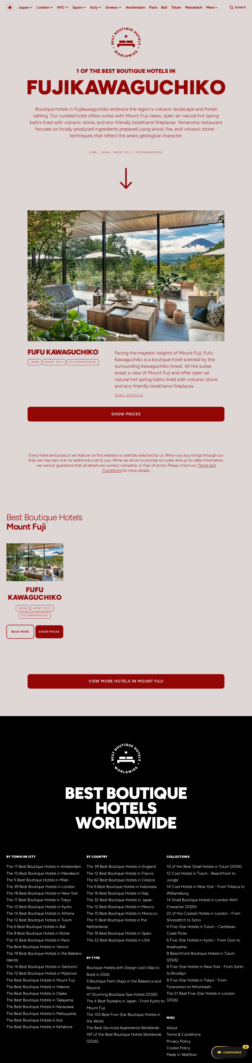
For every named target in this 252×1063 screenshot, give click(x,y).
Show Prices (49, 631)
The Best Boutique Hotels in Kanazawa (40, 1006)
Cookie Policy (178, 1048)
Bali (164, 7)
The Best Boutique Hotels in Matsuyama (41, 1013)
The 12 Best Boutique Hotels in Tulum (39, 920)
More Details (129, 394)
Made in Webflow (182, 1054)
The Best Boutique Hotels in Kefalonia (39, 1026)
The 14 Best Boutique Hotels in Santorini (41, 966)
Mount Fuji (54, 362)
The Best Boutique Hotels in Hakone (38, 986)
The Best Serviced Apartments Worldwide (123, 1027)
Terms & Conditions (184, 1034)
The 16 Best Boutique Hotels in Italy (118, 893)
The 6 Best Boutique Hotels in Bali (36, 926)
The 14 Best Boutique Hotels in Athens (40, 913)
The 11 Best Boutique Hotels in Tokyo (38, 900)
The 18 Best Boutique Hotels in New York (42, 893)
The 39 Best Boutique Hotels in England (121, 866)
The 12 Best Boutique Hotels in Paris (37, 940)
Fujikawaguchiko (82, 362)
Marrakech (193, 7)
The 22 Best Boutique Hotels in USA (118, 940)
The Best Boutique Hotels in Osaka (36, 993)
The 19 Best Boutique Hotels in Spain (119, 933)
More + (211, 7)
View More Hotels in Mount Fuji (126, 681)
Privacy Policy (178, 1041)
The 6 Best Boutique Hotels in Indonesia (122, 886)
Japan (34, 362)
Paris (153, 7)
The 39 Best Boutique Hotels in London (40, 886)
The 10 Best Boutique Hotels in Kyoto (39, 906)
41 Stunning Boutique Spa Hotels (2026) (122, 994)
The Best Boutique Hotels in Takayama (39, 1000)
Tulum (176, 7)
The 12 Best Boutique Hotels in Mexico (120, 906)
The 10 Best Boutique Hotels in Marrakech (42, 873)
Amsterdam (135, 7)
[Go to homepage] (10, 7)
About (172, 1027)
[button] (37, 275)
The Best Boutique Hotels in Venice (37, 946)
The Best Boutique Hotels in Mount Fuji (40, 980)
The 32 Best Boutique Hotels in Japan (119, 900)
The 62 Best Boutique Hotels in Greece (121, 880)
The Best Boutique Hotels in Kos (34, 1020)
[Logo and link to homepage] (126, 44)
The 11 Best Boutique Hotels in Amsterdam (43, 866)
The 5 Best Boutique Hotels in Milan (37, 880)
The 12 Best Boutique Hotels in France (120, 873)
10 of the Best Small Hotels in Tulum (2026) (204, 866)
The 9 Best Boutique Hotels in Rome (38, 933)
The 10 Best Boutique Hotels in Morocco (122, 913)
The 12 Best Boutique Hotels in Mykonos (41, 973)
